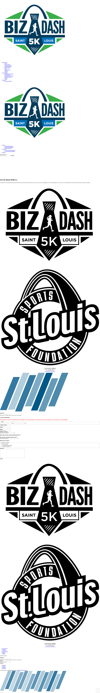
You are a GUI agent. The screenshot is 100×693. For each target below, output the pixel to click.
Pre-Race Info (4, 62)
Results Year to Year (8, 148)
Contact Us (4, 149)
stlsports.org (53, 371)
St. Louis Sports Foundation (10, 151)
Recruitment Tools (8, 66)
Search (12, 155)
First (12, 423)
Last (25, 423)
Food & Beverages (8, 77)
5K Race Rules (7, 67)
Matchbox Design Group (22, 670)
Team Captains (7, 64)
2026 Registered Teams (9, 73)
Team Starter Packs (8, 65)
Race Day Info (5, 72)
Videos (6, 71)
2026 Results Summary (9, 146)
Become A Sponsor (8, 81)
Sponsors (4, 80)
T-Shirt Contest (7, 69)
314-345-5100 (47, 371)
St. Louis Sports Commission (10, 150)
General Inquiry (5, 444)
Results (3, 145)
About (6, 63)
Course (6, 79)
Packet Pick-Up (7, 74)
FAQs (6, 68)
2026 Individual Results (9, 147)
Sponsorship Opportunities (7, 445)
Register (3, 152)
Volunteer (6, 70)
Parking (6, 78)
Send (1, 458)
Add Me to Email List (6, 446)
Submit (1, 663)
